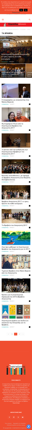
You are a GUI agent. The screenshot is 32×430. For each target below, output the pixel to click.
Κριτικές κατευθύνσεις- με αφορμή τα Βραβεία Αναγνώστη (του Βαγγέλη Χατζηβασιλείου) (16, 178)
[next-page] (23, 334)
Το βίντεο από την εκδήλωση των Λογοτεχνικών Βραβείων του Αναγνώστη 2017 (15, 152)
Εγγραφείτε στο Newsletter (19, 423)
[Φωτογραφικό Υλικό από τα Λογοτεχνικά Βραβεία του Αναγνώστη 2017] (16, 114)
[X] (18, 417)
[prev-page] (8, 334)
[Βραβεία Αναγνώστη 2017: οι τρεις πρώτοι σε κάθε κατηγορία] (16, 192)
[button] (2, 19)
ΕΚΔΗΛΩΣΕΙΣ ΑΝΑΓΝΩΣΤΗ (13, 29)
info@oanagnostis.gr (19, 406)
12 (19, 334)
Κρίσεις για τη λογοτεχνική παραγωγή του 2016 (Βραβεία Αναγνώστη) (13, 297)
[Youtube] (22, 417)
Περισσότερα (16, 403)
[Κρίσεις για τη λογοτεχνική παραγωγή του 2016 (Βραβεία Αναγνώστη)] (16, 285)
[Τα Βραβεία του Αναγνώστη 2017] (16, 216)
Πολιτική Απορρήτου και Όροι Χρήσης (16, 425)
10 (11, 334)
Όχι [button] (26, 10)
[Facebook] (9, 417)
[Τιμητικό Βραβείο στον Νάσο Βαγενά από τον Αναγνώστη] (16, 262)
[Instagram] (13, 417)
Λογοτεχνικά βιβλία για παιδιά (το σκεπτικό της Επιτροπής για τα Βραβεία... (15, 323)
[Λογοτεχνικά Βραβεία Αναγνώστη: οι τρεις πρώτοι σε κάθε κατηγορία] (16, 49)
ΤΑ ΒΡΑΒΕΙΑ (23, 29)
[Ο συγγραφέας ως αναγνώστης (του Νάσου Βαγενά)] (16, 91)
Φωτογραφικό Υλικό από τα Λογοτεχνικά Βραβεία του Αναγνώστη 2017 (12, 126)
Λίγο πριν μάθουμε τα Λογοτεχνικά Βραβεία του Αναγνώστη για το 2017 (16, 248)
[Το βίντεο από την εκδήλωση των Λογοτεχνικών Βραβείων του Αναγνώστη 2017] (16, 140)
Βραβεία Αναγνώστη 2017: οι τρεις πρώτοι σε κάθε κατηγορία (15, 202)
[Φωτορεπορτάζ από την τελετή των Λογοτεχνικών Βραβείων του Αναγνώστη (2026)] (13, 73)
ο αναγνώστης (4, 61)
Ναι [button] (21, 10)
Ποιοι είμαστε (8, 423)
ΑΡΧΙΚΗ (3, 29)
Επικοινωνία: (10, 406)
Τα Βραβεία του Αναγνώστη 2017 (14, 225)
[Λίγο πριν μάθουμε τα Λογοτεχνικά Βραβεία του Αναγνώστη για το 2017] (16, 238)
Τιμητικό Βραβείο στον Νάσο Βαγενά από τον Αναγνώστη (16, 272)
